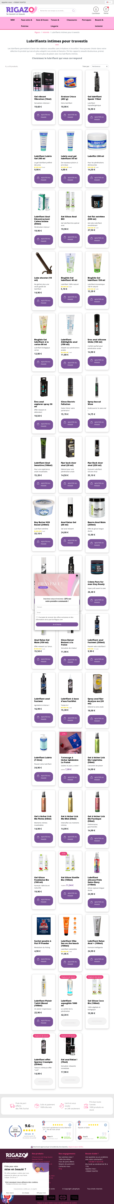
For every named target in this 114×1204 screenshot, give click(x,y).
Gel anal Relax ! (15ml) (69, 1060)
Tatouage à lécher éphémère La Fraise (69, 760)
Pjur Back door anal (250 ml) (95, 464)
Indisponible (70, 1023)
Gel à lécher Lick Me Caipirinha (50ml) (96, 760)
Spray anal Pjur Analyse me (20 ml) (96, 701)
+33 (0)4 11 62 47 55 (95, 1162)
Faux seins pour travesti (41, 1162)
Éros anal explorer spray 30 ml (43, 404)
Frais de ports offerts (66, 1162)
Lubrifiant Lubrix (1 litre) (43, 758)
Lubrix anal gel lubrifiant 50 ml (69, 157)
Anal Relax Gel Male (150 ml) (41, 641)
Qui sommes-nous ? (66, 1157)
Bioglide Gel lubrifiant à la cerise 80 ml (41, 342)
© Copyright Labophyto (71, 1189)
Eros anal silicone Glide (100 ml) (97, 340)
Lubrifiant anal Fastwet (42, 699)
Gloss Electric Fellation (68, 402)
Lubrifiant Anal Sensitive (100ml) (43, 464)
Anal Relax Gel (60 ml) (68, 523)
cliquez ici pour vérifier (75, 1147)
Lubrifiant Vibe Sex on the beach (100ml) (70, 943)
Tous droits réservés (94, 1189)
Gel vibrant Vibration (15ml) (42, 97)
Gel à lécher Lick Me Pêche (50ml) (42, 817)
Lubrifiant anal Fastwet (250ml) (96, 641)
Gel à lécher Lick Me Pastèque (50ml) (96, 818)
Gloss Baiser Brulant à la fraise (67, 642)
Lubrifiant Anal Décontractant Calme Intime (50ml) (42, 220)
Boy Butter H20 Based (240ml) (42, 523)
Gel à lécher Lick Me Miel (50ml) (69, 817)
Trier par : (86, 66)
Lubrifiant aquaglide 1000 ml (69, 1003)
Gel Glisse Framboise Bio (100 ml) (41, 879)
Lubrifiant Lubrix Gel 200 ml (43, 157)
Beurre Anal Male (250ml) (97, 523)
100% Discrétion (65, 1159)
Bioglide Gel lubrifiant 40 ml (69, 279)
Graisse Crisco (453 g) (68, 97)
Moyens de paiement (66, 1164)
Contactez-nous (64, 1166)
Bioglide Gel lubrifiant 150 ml (96, 279)
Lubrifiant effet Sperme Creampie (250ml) (43, 1062)
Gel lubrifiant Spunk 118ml (95, 97)
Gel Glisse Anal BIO (69, 217)
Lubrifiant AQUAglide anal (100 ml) (69, 342)
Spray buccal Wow (94, 402)
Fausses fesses (37, 1159)
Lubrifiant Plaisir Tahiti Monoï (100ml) (43, 1003)
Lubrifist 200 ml (96, 156)
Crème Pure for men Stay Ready (96, 583)
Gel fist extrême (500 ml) (96, 217)
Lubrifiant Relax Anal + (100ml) (96, 942)
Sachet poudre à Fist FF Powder (42, 942)
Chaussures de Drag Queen (42, 1157)
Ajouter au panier (45, 116)
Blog (60, 1169)
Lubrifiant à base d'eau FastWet (70, 699)
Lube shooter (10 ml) (43, 279)
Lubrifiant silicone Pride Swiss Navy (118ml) (95, 881)
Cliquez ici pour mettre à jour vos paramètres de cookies (57, 1203)
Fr (109, 2)
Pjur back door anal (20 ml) (68, 464)
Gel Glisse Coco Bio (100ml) (96, 1001)
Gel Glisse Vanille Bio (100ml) (70, 878)
